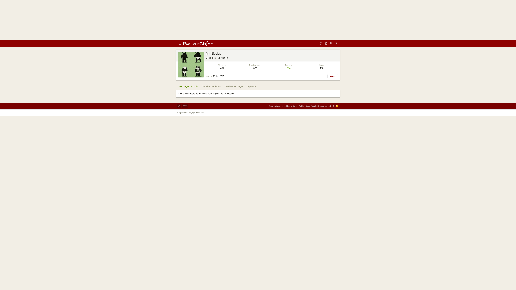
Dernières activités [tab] (211, 86)
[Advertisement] (258, 20)
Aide (322, 106)
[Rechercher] (336, 43)
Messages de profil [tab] (188, 86)
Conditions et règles (289, 106)
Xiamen (224, 58)
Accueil (328, 106)
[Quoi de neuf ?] (331, 43)
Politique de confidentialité (309, 106)
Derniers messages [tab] (234, 86)
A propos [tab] (251, 86)
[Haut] (333, 106)
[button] (180, 43)
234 (288, 68)
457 (222, 68)
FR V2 (185, 106)
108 (322, 68)
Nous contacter (275, 106)
